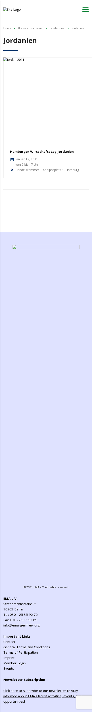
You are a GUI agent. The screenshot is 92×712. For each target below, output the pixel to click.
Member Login (14, 663)
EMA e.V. (39, 587)
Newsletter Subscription (24, 679)
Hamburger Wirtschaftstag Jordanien (42, 151)
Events (8, 668)
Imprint (9, 657)
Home (7, 28)
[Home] (12, 9)
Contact (9, 641)
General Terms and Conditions (26, 647)
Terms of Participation (20, 652)
